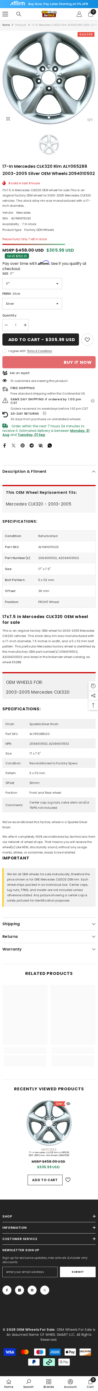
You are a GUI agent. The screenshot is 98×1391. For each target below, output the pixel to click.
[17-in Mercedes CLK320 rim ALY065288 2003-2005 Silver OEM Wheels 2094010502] (49, 1123)
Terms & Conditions (39, 351)
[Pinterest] (22, 445)
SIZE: (8, 274)
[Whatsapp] (50, 445)
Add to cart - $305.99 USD (41, 339)
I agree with (17, 351)
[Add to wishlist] (68, 1179)
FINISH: (11, 294)
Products (21, 25)
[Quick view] (68, 1103)
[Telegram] (31, 445)
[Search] (19, 14)
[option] (49, 78)
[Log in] (79, 14)
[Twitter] (13, 445)
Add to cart (45, 1180)
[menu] (5, 14)
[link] (87, 340)
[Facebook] (4, 445)
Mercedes (23, 213)
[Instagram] (19, 1290)
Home (6, 25)
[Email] (41, 445)
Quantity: (9, 315)
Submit (78, 1272)
